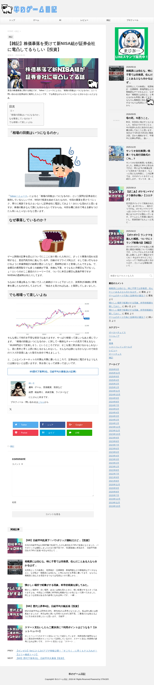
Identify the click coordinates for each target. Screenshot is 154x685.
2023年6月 (114, 448)
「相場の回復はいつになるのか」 (25, 115)
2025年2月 (114, 384)
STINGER (105, 679)
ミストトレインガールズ (120, 347)
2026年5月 (114, 369)
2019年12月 (114, 499)
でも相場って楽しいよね (20, 122)
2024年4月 (114, 412)
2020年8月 (114, 492)
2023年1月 (114, 466)
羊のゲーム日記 (77, 674)
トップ (12, 20)
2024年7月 (114, 405)
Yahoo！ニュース (18, 196)
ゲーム (36, 20)
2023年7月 (114, 445)
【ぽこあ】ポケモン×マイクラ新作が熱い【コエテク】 (140, 195)
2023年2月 (114, 463)
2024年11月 (114, 391)
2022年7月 (114, 474)
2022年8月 (114, 470)
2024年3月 (114, 416)
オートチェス (115, 354)
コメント (17, 464)
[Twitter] (10, 409)
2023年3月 (114, 459)
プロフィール (132, 20)
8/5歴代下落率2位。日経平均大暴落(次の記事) (53, 371)
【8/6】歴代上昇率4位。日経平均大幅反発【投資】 (52, 606)
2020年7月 (114, 495)
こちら (41, 402)
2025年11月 (114, 373)
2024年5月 (114, 409)
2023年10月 (114, 434)
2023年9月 (114, 438)
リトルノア (114, 336)
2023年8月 (114, 441)
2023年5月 (114, 452)
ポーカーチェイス (117, 332)
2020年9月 (114, 488)
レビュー (84, 20)
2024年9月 (114, 398)
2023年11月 (114, 430)
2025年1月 (114, 387)
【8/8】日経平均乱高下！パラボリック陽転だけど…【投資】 (58, 540)
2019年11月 (114, 502)
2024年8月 (114, 402)
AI (60, 20)
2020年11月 (114, 484)
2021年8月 (114, 481)
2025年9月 (114, 376)
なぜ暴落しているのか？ (20, 118)
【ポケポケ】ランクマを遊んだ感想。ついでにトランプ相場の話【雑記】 (139, 239)
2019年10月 (114, 506)
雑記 (108, 20)
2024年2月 (114, 420)
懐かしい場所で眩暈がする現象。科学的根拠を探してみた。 (57, 585)
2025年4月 (114, 380)
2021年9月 (114, 477)
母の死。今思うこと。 (138, 118)
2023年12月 (114, 427)
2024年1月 (114, 423)
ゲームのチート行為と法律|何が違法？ (127, 295)
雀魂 (111, 343)
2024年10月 (114, 394)
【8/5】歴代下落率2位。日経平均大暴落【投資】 (40, 658)
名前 (14, 502)
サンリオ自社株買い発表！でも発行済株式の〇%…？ (138, 155)
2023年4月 (114, 456)
